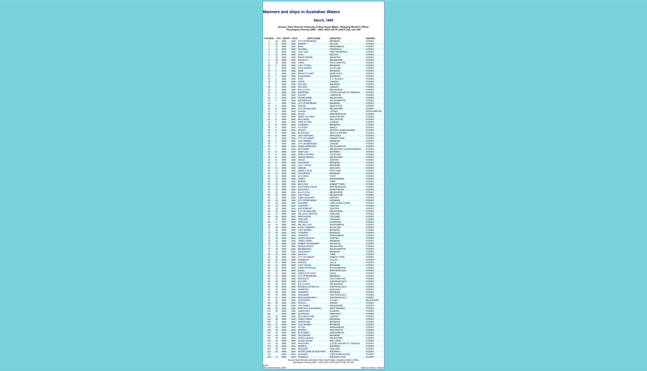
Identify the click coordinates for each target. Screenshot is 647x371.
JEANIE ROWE (305, 98)
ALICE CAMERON (306, 227)
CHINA (301, 63)
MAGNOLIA (303, 279)
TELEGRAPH (304, 76)
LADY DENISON (305, 135)
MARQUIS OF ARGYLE (308, 287)
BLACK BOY (303, 133)
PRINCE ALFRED (306, 154)
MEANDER (303, 349)
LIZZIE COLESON (306, 238)
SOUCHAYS (303, 189)
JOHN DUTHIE (305, 122)
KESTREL (302, 49)
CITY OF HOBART (306, 138)
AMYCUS (302, 254)
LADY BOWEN (304, 141)
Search (380, 368)
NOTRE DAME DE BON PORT (312, 351)
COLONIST (303, 206)
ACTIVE (301, 327)
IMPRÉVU (302, 346)
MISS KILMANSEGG (307, 297)
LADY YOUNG (304, 65)
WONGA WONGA (306, 157)
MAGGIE (302, 106)
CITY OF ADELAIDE (307, 108)
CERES (301, 179)
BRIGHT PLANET (306, 73)
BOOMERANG (304, 100)
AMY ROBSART (305, 208)
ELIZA (300, 54)
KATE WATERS (305, 68)
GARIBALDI (303, 260)
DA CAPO (302, 281)
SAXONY (302, 111)
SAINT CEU (303, 152)
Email (265, 365)
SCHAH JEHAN (305, 341)
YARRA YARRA (305, 241)
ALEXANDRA (304, 300)
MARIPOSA (303, 289)
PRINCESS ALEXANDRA (309, 308)
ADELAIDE (303, 219)
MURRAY (302, 330)
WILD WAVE (303, 119)
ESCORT (302, 95)
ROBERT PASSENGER (308, 243)
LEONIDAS (303, 235)
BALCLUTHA (304, 90)
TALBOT (301, 130)
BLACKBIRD (304, 149)
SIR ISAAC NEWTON (307, 214)
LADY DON (303, 52)
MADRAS (302, 262)
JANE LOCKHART (306, 198)
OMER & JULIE (305, 171)
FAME (300, 71)
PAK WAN (302, 87)
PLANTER (302, 127)
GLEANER (303, 203)
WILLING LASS (305, 225)
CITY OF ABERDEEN (307, 144)
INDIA (300, 46)
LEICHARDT (304, 162)
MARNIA (302, 181)
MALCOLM (303, 184)
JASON (301, 81)
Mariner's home (368, 368)
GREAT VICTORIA (306, 117)
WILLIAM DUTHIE (306, 316)
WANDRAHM (304, 322)
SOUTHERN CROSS (307, 187)
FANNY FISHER (305, 57)
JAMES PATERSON (307, 146)
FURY (300, 79)
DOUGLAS (303, 60)
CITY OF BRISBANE (307, 41)
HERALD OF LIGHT (307, 273)
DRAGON (302, 84)
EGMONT (302, 44)
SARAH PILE (304, 311)
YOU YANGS (304, 195)
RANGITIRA (303, 92)
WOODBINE (303, 295)
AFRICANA (303, 222)
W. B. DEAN (303, 176)
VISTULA (302, 303)
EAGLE (301, 114)
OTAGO (301, 160)
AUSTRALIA (303, 314)
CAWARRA (303, 125)
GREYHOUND (304, 216)
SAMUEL (302, 168)
